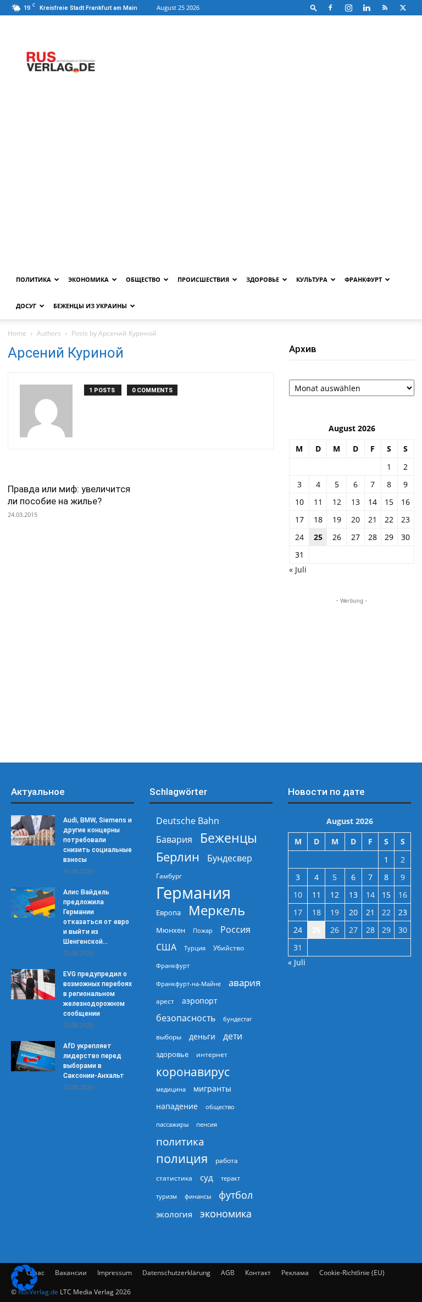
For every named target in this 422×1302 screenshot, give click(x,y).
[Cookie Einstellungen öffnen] (24, 1288)
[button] (314, 7)
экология (174, 1214)
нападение (177, 1106)
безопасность (185, 1018)
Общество (143, 279)
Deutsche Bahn (187, 821)
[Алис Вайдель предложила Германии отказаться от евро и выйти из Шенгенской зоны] (33, 902)
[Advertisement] (211, 184)
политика (180, 1141)
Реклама (295, 1272)
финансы (198, 1196)
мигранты (212, 1088)
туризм (166, 1196)
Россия (235, 930)
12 (336, 502)
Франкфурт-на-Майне (188, 984)
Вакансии (71, 1272)
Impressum (114, 1272)
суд (206, 1177)
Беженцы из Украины (90, 306)
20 (355, 519)
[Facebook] (330, 7)
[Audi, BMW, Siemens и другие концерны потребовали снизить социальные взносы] (33, 830)
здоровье (172, 1054)
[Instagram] (348, 7)
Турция (195, 948)
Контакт (258, 1272)
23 (405, 519)
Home (17, 333)
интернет (211, 1054)
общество (220, 1107)
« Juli (298, 569)
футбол (236, 1195)
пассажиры (172, 1124)
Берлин (177, 857)
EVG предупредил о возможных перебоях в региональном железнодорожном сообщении (97, 993)
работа (226, 1160)
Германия (193, 893)
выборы (168, 1037)
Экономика (88, 279)
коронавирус (193, 1071)
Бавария (174, 839)
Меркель (216, 910)
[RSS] (384, 7)
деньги (202, 1036)
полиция (182, 1158)
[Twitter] (403, 7)
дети (232, 1036)
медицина (171, 1089)
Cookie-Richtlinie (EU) (352, 1272)
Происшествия (203, 279)
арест (165, 1001)
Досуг (26, 306)
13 (355, 502)
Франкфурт (363, 279)
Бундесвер (229, 858)
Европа (168, 912)
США (166, 947)
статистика (174, 1178)
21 (372, 519)
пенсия (206, 1124)
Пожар (203, 930)
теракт (230, 1178)
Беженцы (228, 838)
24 (299, 537)
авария (244, 982)
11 (318, 502)
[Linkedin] (366, 7)
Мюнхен (170, 930)
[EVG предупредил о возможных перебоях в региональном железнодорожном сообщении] (33, 984)
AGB (228, 1272)
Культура (311, 279)
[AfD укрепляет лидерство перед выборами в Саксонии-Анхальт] (33, 1056)
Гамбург (169, 876)
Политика (33, 279)
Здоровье (262, 279)
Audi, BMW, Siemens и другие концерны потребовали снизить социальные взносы (97, 840)
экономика (226, 1213)
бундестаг (237, 1019)
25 (318, 537)
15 (389, 502)
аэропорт (200, 1000)
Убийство (228, 948)
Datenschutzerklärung (176, 1272)
